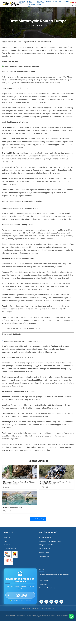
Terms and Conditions (47, 608)
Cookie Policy (26, 608)
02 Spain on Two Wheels (47, 545)
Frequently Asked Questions (48, 588)
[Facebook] (41, 602)
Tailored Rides (44, 556)
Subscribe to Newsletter (21, 595)
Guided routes (44, 552)
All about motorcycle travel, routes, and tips (54, 575)
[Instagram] (46, 602)
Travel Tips (43, 584)
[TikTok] (56, 602)
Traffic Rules (43, 580)
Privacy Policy (35, 608)
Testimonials (8, 545)
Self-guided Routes (45, 548)
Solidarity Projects (10, 548)
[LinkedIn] (61, 602)
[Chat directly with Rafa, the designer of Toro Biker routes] (71, 616)
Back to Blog (39, 519)
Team (5, 541)
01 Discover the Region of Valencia (50, 541)
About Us (7, 537)
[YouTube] (51, 602)
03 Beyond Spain (45, 537)
